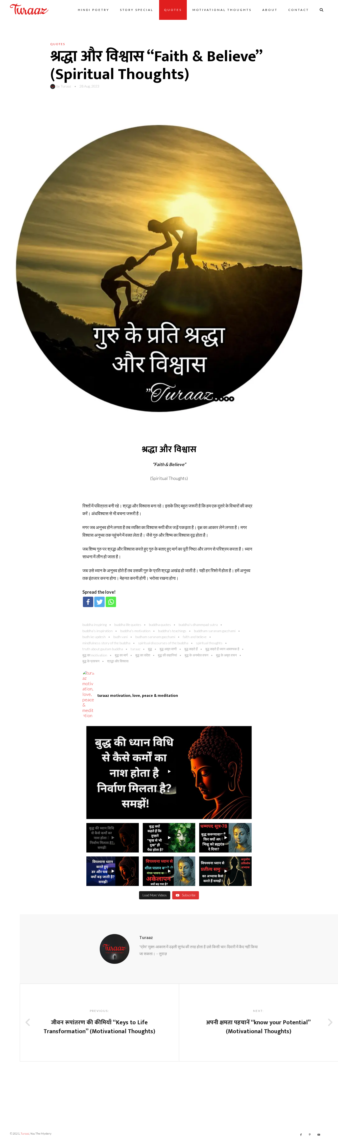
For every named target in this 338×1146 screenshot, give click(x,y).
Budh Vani (120, 637)
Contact (298, 10)
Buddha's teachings (172, 631)
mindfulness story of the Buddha (106, 643)
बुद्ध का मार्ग (121, 655)
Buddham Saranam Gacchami (215, 631)
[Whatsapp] (111, 602)
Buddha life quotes (127, 624)
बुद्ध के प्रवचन (90, 661)
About (270, 10)
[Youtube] (318, 1134)
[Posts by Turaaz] (53, 86)
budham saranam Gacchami (155, 637)
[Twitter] (99, 602)
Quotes (173, 10)
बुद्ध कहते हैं (191, 649)
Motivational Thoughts (222, 10)
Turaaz (66, 86)
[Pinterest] (309, 1134)
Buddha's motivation (135, 631)
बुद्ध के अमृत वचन (226, 655)
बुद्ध (150, 649)
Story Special (136, 10)
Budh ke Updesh (94, 637)
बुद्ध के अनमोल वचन (196, 655)
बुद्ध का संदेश (142, 655)
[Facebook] (88, 602)
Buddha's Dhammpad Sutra (198, 624)
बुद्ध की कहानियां (167, 655)
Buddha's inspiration (97, 631)
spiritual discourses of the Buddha (163, 643)
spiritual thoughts (209, 643)
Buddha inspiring (94, 624)
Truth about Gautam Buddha (102, 649)
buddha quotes (160, 624)
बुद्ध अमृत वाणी (168, 649)
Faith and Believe (195, 637)
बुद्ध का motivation (94, 655)
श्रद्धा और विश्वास (117, 661)
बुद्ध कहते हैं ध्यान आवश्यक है (222, 649)
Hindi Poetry (93, 10)
